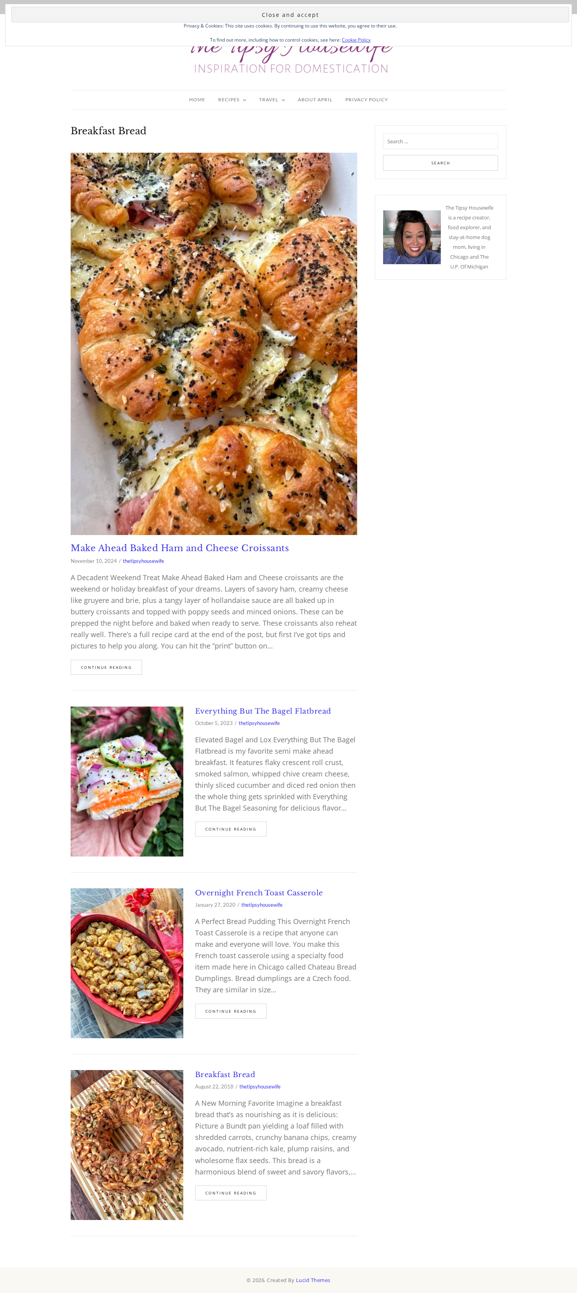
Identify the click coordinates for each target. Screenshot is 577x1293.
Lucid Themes (313, 1280)
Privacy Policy (366, 99)
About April (315, 99)
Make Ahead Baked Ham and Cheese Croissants (180, 548)
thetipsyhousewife (143, 561)
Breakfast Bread (225, 1074)
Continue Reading (106, 667)
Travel (268, 99)
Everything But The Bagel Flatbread (263, 711)
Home (197, 99)
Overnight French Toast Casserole (259, 893)
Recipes (228, 99)
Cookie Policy (356, 40)
